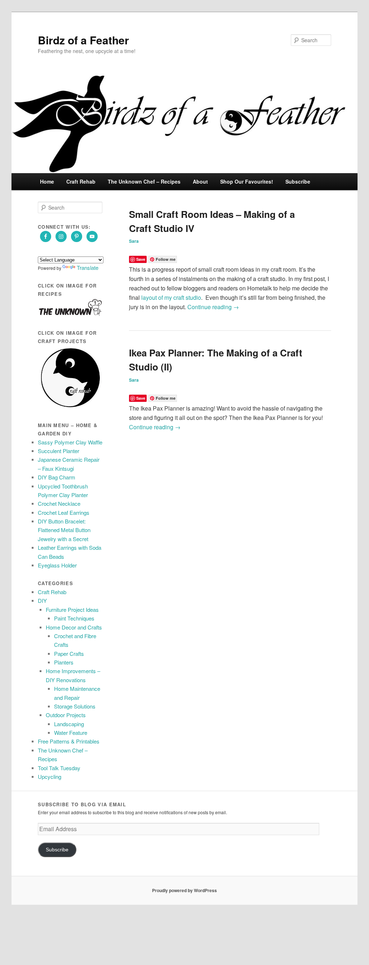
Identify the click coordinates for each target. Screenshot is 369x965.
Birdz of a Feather (83, 40)
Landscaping (69, 724)
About (200, 181)
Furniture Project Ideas (72, 609)
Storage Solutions (74, 706)
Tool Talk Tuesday (59, 768)
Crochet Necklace (59, 503)
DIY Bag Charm (56, 477)
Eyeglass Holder (57, 565)
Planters (64, 662)
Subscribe (297, 181)
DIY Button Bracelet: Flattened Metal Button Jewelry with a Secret (64, 530)
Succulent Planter (58, 451)
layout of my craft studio (171, 297)
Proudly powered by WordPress (184, 890)
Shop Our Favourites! (246, 181)
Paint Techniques (74, 618)
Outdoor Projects (66, 715)
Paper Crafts (69, 653)
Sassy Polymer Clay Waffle (70, 442)
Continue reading (213, 307)
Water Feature (70, 732)
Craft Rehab (80, 181)
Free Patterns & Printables (68, 741)
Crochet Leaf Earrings (63, 512)
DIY (42, 600)
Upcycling (49, 776)
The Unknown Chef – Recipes (144, 181)
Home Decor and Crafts (74, 627)
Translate (87, 267)
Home (47, 181)
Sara (134, 241)
